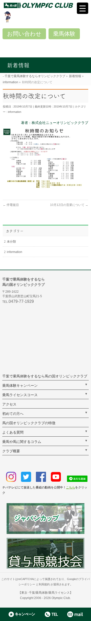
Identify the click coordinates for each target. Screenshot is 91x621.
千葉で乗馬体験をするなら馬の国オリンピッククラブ (44, 376)
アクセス (9, 404)
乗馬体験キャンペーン (20, 385)
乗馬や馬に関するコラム (21, 442)
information (14, 111)
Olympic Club (61, 598)
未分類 (11, 241)
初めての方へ (13, 414)
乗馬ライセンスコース (20, 395)
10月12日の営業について (69, 205)
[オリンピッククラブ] (47, 5)
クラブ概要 (11, 451)
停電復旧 (11, 205)
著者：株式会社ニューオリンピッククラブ (54, 123)
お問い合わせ (24, 34)
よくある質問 (13, 432)
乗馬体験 (64, 34)
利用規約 (44, 584)
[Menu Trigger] (82, 8)
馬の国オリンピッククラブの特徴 (28, 423)
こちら (70, 487)
